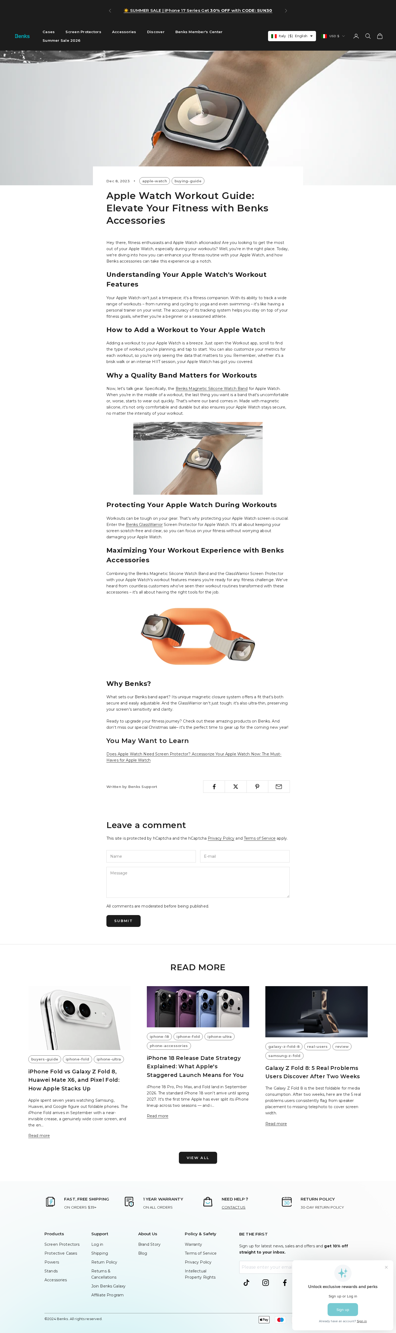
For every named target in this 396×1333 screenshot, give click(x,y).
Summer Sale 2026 (61, 40)
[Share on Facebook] (214, 787)
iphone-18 (159, 1036)
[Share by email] (279, 787)
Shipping (99, 1253)
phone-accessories (169, 1046)
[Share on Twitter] (235, 787)
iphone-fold (77, 1059)
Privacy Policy (221, 838)
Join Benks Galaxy (108, 1286)
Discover (156, 32)
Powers (51, 1262)
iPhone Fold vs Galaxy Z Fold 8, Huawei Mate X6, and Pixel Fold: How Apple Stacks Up (74, 1080)
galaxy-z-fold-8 (284, 1046)
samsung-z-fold (284, 1055)
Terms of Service (260, 838)
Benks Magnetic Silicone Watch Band (212, 388)
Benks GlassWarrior (144, 524)
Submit (123, 921)
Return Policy (104, 1262)
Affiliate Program (107, 1295)
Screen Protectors (83, 32)
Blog (142, 1253)
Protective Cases (60, 1253)
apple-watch (154, 181)
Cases (49, 32)
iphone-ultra (109, 1059)
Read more (39, 1135)
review (342, 1046)
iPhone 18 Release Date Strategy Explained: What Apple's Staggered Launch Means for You (195, 1066)
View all (198, 1158)
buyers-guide (44, 1059)
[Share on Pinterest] (257, 787)
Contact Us (233, 1207)
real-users (317, 1046)
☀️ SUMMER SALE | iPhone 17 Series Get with (198, 10)
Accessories (124, 32)
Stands (51, 1271)
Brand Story (149, 1244)
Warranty (193, 1244)
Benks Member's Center (199, 32)
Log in (97, 1244)
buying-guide (188, 181)
